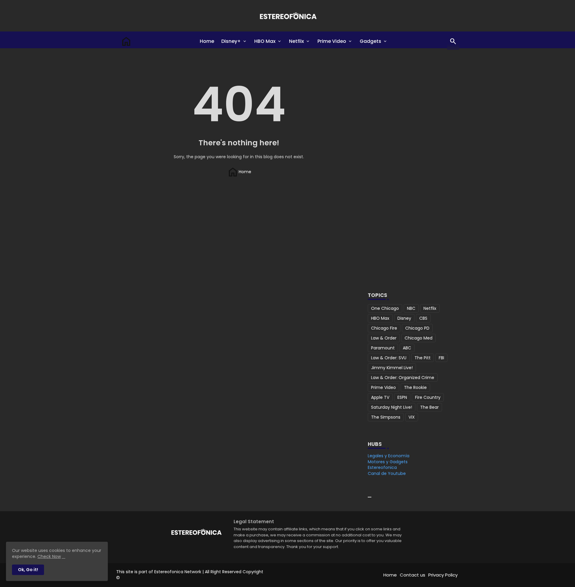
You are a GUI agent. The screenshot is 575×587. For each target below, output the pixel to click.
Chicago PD (417, 328)
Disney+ (231, 41)
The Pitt (422, 358)
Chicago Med (418, 338)
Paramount (383, 348)
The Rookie (415, 387)
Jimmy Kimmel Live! (392, 368)
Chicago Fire (384, 328)
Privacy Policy (443, 575)
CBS (423, 318)
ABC (407, 348)
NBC (411, 308)
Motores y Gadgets (388, 462)
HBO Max (265, 41)
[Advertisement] (411, 184)
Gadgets (370, 41)
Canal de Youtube (387, 473)
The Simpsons (385, 417)
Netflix (296, 41)
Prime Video (331, 41)
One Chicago (385, 308)
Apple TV (380, 397)
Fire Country (428, 397)
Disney (404, 318)
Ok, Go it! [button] (28, 570)
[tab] (207, 41)
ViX (411, 417)
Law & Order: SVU (388, 358)
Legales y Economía (388, 456)
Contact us (412, 575)
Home (207, 41)
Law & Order (384, 338)
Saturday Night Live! (391, 407)
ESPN (402, 397)
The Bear (429, 407)
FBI (441, 358)
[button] (453, 41)
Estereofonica (382, 467)
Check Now (49, 556)
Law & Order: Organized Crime (402, 378)
